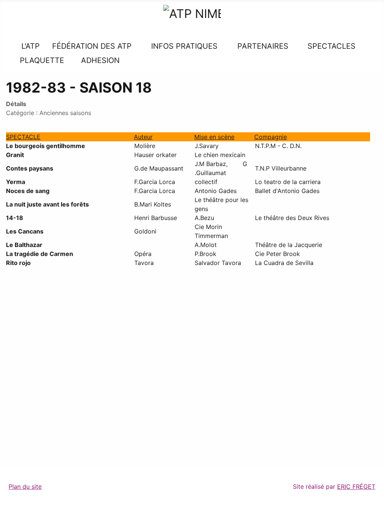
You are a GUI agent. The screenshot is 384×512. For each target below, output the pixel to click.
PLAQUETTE (42, 60)
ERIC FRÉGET (356, 486)
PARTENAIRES (262, 46)
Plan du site (25, 486)
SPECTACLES (330, 46)
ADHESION (100, 60)
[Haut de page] (374, 502)
